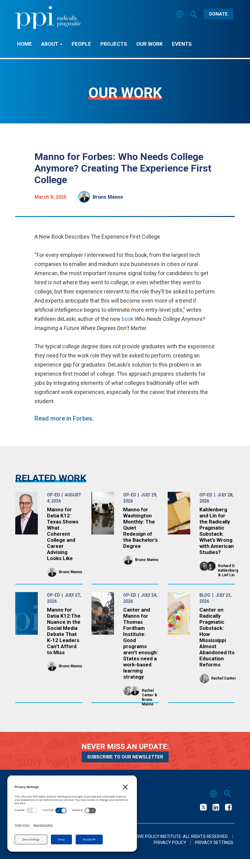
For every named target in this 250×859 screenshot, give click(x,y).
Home (24, 44)
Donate (218, 14)
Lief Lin (228, 575)
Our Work (149, 44)
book (128, 319)
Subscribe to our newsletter (125, 757)
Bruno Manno (108, 197)
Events (182, 44)
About (50, 44)
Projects (113, 44)
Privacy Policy (170, 842)
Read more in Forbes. (64, 418)
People (81, 44)
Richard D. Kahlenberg (228, 568)
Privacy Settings (214, 842)
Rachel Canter (148, 692)
